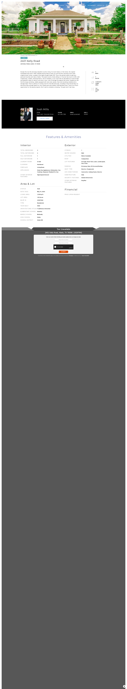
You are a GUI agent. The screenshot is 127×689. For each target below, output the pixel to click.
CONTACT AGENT (45, 118)
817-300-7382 (62, 114)
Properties (40, 5)
